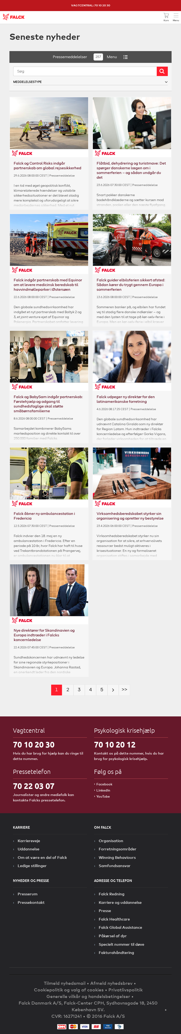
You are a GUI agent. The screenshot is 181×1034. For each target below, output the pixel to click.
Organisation (111, 840)
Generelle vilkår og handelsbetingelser (88, 996)
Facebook (104, 784)
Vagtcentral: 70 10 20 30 (90, 5)
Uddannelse (28, 849)
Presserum (27, 894)
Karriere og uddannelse (120, 902)
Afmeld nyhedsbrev (111, 983)
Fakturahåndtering (116, 952)
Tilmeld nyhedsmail (65, 983)
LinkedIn (103, 790)
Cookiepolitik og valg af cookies (69, 989)
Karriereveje (29, 840)
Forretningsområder (117, 849)
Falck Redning (111, 894)
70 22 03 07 (33, 786)
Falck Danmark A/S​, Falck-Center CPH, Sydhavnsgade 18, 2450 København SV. (88, 1006)
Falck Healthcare (114, 919)
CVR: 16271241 (66, 1016)
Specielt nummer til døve (121, 944)
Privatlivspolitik (125, 989)
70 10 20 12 (115, 744)
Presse (105, 910)
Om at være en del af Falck (42, 857)
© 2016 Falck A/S (105, 1016)
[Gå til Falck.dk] (13, 17)
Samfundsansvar (115, 865)
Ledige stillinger (32, 865)
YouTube (103, 796)
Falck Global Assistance (120, 927)
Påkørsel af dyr (113, 935)
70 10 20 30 (33, 744)
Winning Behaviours (117, 857)
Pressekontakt (31, 902)
